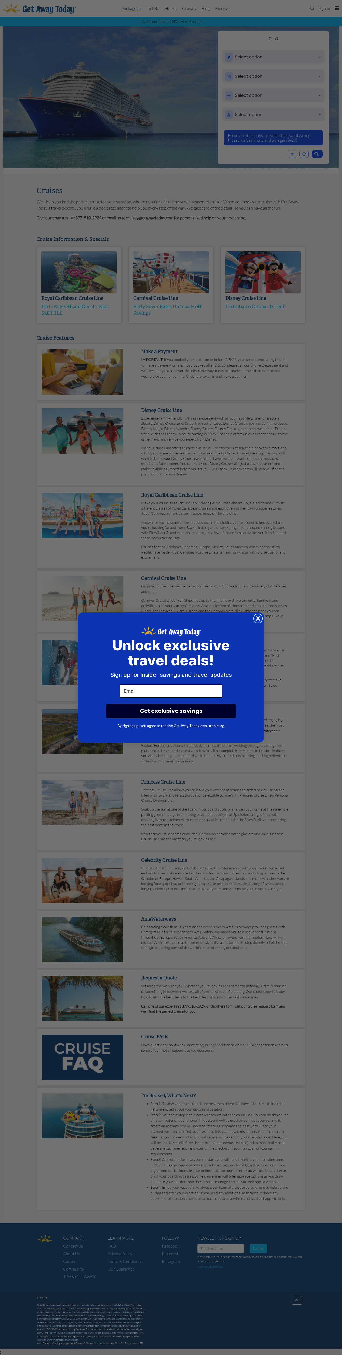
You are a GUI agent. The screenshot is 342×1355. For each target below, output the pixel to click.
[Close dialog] (258, 618)
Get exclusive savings (171, 711)
